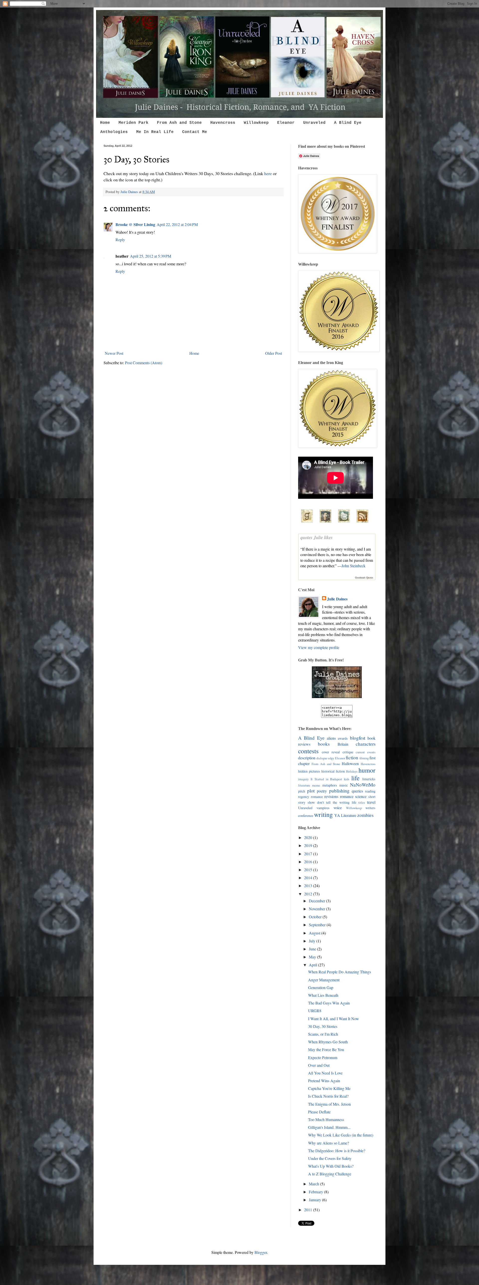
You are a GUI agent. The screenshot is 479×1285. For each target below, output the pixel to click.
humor (367, 770)
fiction (352, 757)
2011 (308, 1209)
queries (357, 790)
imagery (303, 779)
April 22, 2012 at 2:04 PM (177, 224)
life (355, 778)
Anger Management (324, 979)
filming (364, 758)
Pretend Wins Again (324, 1080)
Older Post (273, 353)
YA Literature (345, 815)
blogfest (357, 738)
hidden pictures (309, 771)
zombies (365, 815)
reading (370, 791)
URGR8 (314, 1010)
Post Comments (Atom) (143, 362)
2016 (308, 861)
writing (323, 814)
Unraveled (314, 123)
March (314, 1183)
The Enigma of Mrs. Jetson (329, 1104)
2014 (308, 877)
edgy (331, 758)
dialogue (321, 758)
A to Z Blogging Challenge (329, 1173)
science (360, 796)
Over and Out (319, 1065)
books (324, 744)
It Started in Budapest (326, 779)
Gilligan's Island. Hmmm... (329, 1127)
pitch (301, 791)
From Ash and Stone (179, 123)
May (313, 956)
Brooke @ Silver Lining (135, 224)
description (306, 757)
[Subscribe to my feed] (362, 523)
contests (308, 751)
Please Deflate (319, 1111)
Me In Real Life (155, 132)
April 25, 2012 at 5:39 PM (150, 256)
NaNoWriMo (362, 785)
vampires (323, 807)
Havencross (222, 123)
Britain (343, 744)
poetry (322, 790)
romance (347, 796)
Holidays (352, 771)
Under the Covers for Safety (330, 1158)
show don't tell (319, 802)
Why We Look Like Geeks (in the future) (340, 1135)
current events (365, 752)
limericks (368, 779)
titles (361, 802)
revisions (331, 796)
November (317, 908)
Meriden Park (133, 123)
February (316, 1191)
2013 (308, 885)
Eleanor (286, 123)
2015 (308, 869)
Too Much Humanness (326, 1119)
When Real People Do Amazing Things (339, 971)
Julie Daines (337, 599)
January (315, 1199)
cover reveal (331, 752)
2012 (308, 893)
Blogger (260, 1252)
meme (316, 785)
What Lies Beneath (323, 995)
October (316, 916)
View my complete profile (318, 647)
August (315, 932)
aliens (331, 738)
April (313, 964)
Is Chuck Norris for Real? (328, 1096)
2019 (308, 845)
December (317, 900)
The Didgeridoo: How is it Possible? (336, 1150)
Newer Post (114, 353)
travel (371, 802)
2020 (308, 837)
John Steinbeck (353, 565)
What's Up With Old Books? (331, 1166)
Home (105, 123)
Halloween (350, 763)
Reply (120, 239)
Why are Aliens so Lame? (328, 1142)
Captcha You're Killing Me (329, 1088)
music (343, 785)
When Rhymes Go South (328, 1041)
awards (343, 738)
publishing (339, 790)
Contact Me (194, 132)
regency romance (310, 796)
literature (304, 785)
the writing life (344, 802)
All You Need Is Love (325, 1072)
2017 (308, 853)
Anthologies (114, 132)
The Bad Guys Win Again (329, 1002)
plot (311, 790)
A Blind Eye (347, 123)
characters (365, 744)
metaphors (329, 785)
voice (338, 807)
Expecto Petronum (322, 1057)
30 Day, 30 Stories (322, 1026)
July (312, 940)
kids (346, 779)
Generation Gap (320, 987)
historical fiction (333, 771)
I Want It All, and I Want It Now (333, 1018)
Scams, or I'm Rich (323, 1034)
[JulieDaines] (337, 696)
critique (348, 752)
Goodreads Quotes (364, 577)
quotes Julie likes (316, 537)
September (318, 924)
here (268, 173)
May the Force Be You (326, 1049)
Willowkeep (256, 123)
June (313, 948)
